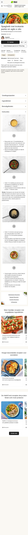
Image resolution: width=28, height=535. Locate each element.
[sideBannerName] (14, 83)
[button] (14, 101)
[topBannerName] (14, 10)
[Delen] (25, 42)
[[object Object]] (21, 42)
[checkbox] (1, 34)
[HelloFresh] (14, 2)
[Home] (2, 6)
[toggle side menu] (2, 2)
